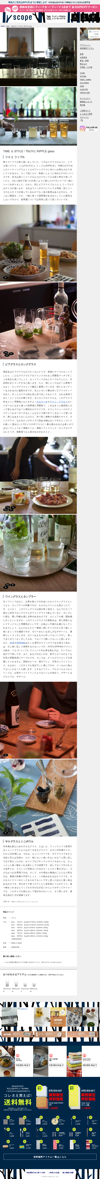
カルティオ (42, 402)
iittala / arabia (85, 79)
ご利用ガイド (85, 111)
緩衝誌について (86, 102)
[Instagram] (82, 128)
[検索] (82, 120)
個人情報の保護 (68, 1172)
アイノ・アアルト (59, 402)
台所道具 (83, 57)
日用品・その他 (86, 67)
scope (82, 73)
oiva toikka (84, 83)
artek (82, 86)
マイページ (84, 117)
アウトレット (85, 45)
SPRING (21, 643)
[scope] (22, 17)
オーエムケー (85, 98)
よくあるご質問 (86, 114)
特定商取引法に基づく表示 (36, 1172)
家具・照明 (84, 61)
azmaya (83, 76)
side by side (85, 92)
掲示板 (82, 105)
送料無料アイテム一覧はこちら (50, 1156)
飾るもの (83, 64)
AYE (12, 643)
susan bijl (84, 89)
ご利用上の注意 (53, 1172)
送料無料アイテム (87, 48)
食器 (81, 54)
